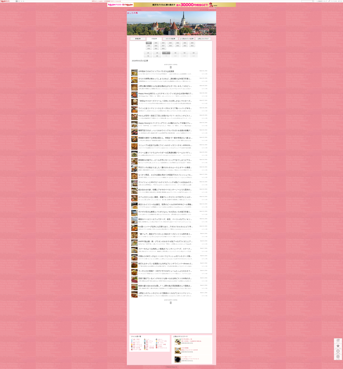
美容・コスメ (136, 342)
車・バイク (160, 342)
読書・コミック (150, 346)
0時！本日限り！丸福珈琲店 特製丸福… (192, 341)
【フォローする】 (204, 10)
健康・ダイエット (137, 344)
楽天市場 (340, 1)
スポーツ (160, 339)
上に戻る (338, 359)
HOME (129, 10)
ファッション (136, 341)
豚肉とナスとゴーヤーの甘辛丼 (190, 350)
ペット (147, 339)
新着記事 (338, 353)
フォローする (338, 348)
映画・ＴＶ (149, 342)
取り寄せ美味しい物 (187, 339)
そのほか (160, 346)
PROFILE (138, 10)
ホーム (338, 342)
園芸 (147, 349)
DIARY (133, 10)
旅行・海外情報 (150, 348)
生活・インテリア (137, 346)
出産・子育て (136, 339)
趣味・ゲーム (149, 341)
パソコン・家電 (162, 344)
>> (321, 1)
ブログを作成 (333, 1)
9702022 (211, 8)
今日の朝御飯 (185, 348)
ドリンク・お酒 (137, 349)
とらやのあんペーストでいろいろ (190, 358)
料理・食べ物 (21, 1)
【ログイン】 (212, 10)
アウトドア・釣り (162, 341)
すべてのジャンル (162, 348)
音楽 (147, 344)
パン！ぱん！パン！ (187, 356)
